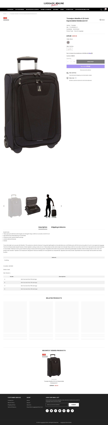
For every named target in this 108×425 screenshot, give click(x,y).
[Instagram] (51, 410)
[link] (15, 336)
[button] (4, 206)
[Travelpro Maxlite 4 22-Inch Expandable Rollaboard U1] (54, 365)
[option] (32, 104)
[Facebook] (47, 410)
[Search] (101, 9)
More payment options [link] (85, 70)
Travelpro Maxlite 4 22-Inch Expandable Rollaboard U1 (54, 382)
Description (43, 227)
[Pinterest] (55, 410)
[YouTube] (63, 410)
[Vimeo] (72, 410)
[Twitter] (68, 410)
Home (4, 13)
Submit (73, 405)
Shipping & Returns (58, 227)
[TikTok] (59, 410)
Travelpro (73, 25)
